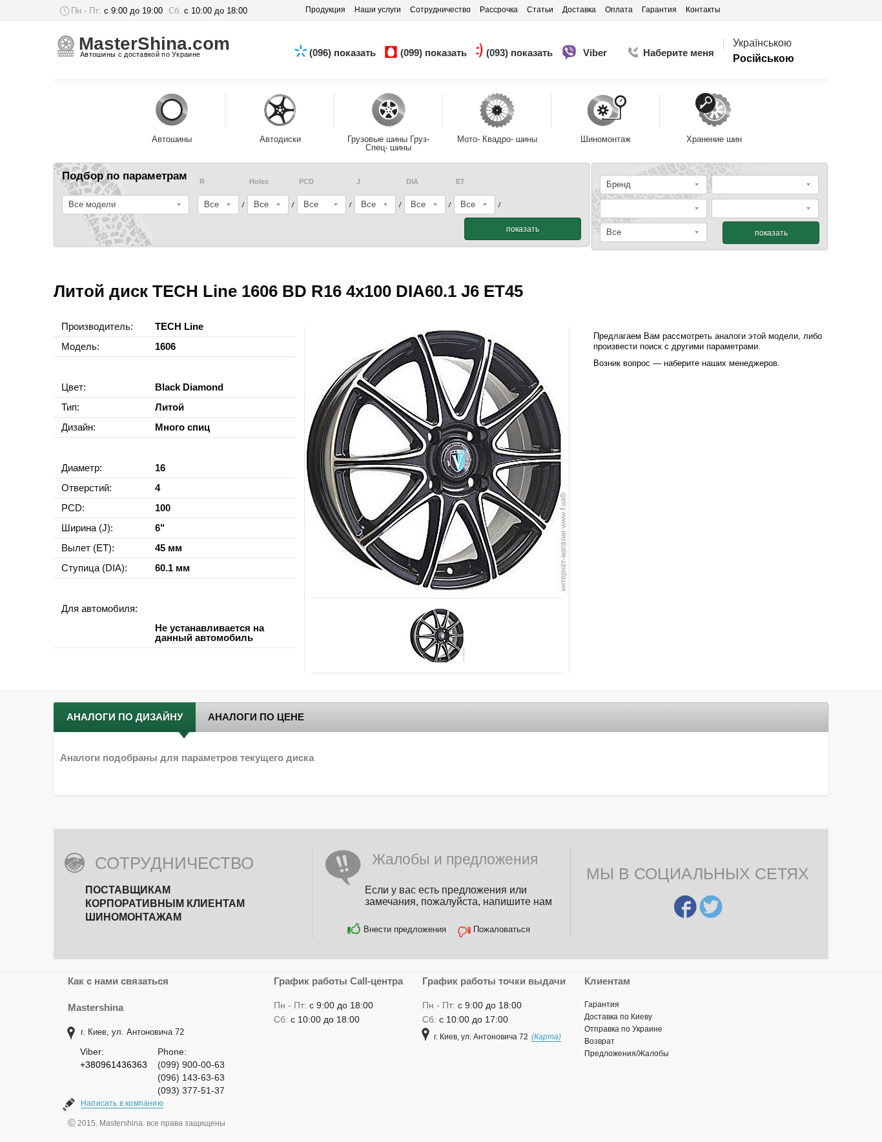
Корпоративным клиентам (165, 903)
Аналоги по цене (256, 716)
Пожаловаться (501, 929)
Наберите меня (678, 52)
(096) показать (343, 52)
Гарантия (601, 1004)
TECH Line (179, 326)
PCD (306, 181)
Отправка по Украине (623, 1029)
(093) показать (520, 52)
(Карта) (546, 1036)
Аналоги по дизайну (125, 716)
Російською (763, 58)
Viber (596, 52)
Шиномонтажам (133, 917)
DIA (412, 181)
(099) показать (434, 52)
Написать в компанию (122, 1103)
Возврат (599, 1041)
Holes (259, 181)
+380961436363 (113, 1064)
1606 (165, 346)
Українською (762, 42)
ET (460, 181)
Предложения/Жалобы (626, 1053)
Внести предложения (405, 929)
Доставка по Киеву (618, 1016)
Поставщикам (127, 889)
